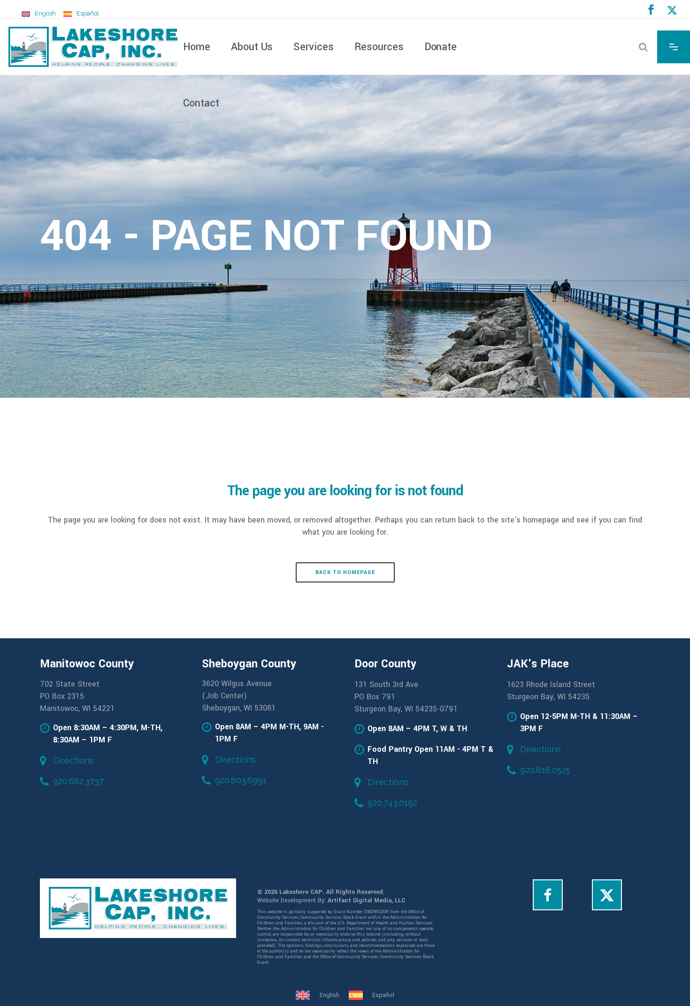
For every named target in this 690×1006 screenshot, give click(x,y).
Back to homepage (345, 572)
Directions (73, 760)
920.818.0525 (545, 770)
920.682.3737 (78, 781)
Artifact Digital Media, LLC (367, 900)
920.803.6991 (241, 780)
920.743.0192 (392, 803)
